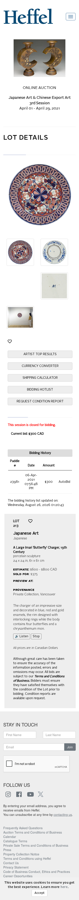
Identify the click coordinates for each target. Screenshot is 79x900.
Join (70, 747)
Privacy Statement (16, 867)
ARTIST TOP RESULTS (40, 354)
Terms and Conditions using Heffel (27, 858)
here (64, 887)
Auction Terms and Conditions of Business (32, 832)
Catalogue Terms (15, 841)
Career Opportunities (17, 876)
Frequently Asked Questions (23, 828)
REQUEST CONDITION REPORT (40, 401)
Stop (36, 636)
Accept (39, 893)
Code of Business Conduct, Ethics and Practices (36, 871)
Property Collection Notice (21, 854)
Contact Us (11, 863)
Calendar (9, 836)
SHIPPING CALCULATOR (40, 377)
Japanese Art (26, 533)
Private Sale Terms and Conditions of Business (35, 845)
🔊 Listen (21, 636)
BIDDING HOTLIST (40, 389)
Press (7, 850)
